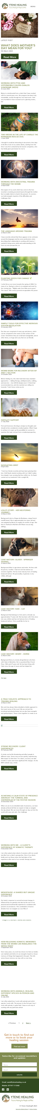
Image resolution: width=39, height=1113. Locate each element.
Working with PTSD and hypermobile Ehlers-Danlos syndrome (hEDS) (15, 85)
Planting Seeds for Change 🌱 (16, 277)
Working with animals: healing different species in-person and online (17, 993)
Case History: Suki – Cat (13, 608)
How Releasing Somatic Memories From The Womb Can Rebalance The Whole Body (19, 943)
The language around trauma (16, 230)
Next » (28, 1022)
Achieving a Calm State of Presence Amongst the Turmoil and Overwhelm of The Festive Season (19, 797)
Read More (9, 107)
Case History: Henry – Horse (15, 653)
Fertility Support (10, 419)
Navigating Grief (9, 464)
